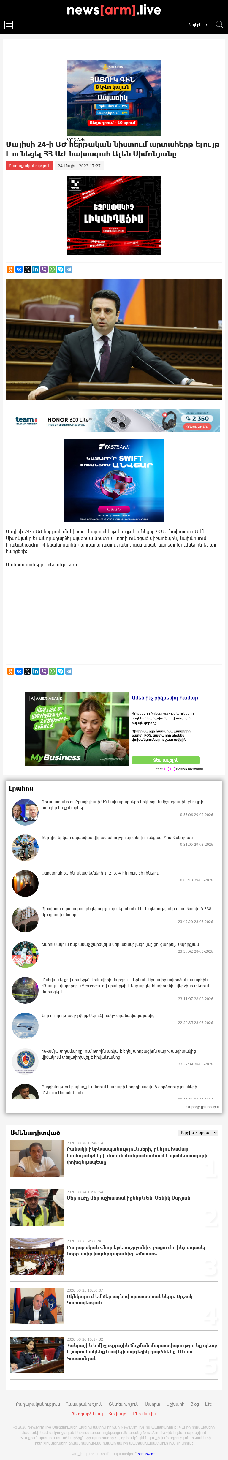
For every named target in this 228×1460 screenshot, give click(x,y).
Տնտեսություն (124, 1404)
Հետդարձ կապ (87, 1413)
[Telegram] (68, 269)
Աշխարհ (175, 1404)
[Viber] (44, 269)
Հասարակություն (84, 1404)
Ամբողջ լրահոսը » (202, 1107)
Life (208, 1404)
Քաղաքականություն (29, 165)
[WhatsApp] (52, 269)
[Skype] (60, 269)
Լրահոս (21, 788)
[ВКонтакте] (19, 269)
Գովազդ (117, 1413)
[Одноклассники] (10, 269)
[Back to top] (217, 1449)
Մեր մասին (144, 1413)
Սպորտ (152, 1404)
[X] (27, 269)
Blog (195, 1404)
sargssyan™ (147, 1454)
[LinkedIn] (35, 269)
